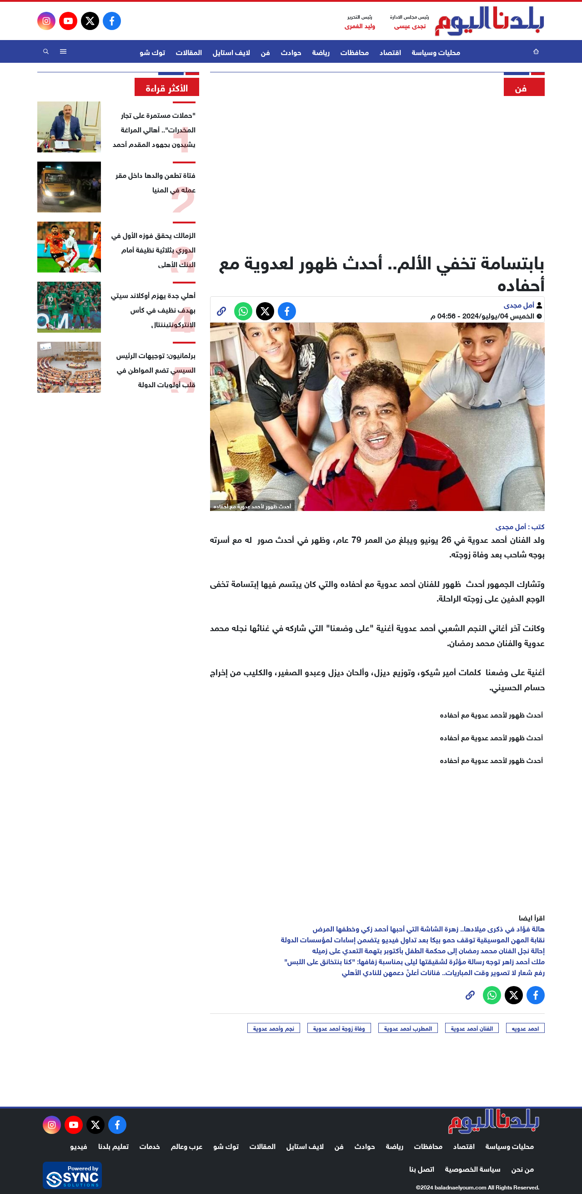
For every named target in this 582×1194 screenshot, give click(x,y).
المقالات (189, 51)
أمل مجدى (520, 304)
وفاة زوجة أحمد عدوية (339, 1028)
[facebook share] (287, 311)
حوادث (291, 51)
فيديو (78, 1145)
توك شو (152, 51)
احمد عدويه (525, 1028)
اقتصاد (390, 51)
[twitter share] (265, 311)
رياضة (321, 51)
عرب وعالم (186, 1145)
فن (265, 51)
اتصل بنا (421, 1168)
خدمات (150, 1145)
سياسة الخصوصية (473, 1168)
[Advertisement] (377, 170)
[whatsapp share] (243, 311)
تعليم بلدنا (113, 1145)
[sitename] (493, 1121)
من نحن (523, 1168)
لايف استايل (231, 51)
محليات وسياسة (436, 51)
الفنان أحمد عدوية (472, 1028)
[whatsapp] (221, 311)
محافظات (355, 51)
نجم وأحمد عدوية (273, 1028)
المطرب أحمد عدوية (408, 1028)
